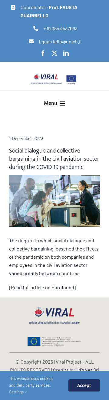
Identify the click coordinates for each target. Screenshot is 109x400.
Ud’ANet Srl (87, 370)
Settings (17, 391)
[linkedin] (66, 53)
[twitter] (54, 53)
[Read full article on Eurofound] (42, 287)
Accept (84, 385)
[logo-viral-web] (54, 309)
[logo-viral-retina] (46, 76)
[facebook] (43, 53)
